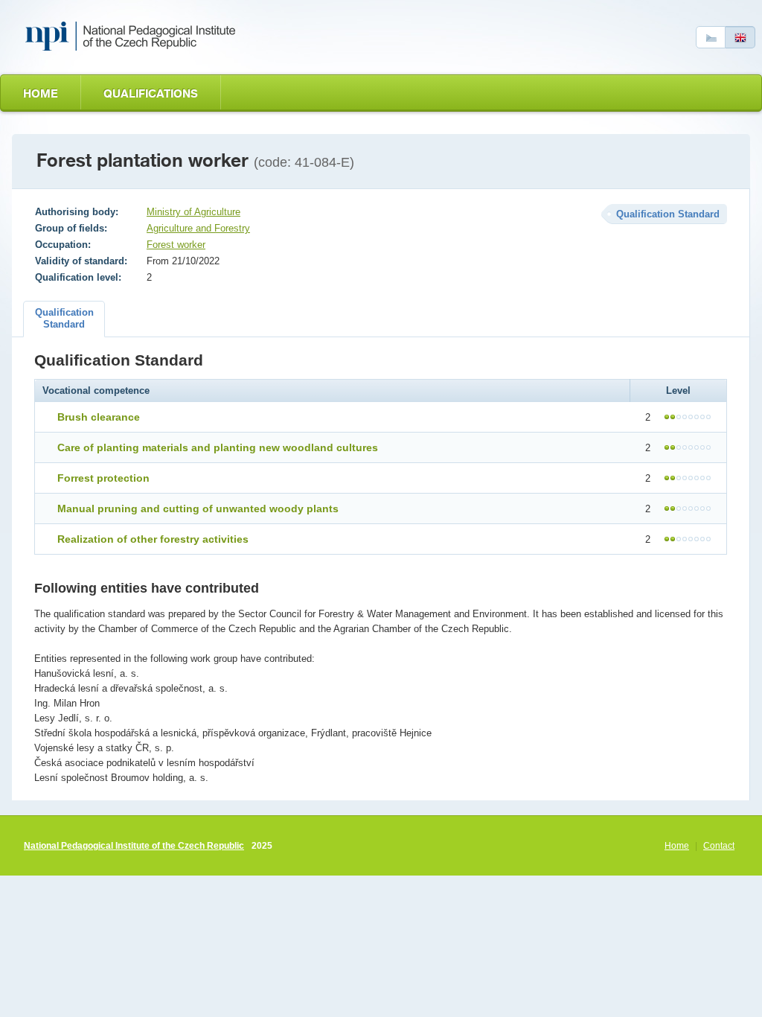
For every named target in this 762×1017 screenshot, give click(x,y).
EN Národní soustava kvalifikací (133, 36)
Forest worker (176, 244)
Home (40, 93)
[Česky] (711, 37)
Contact (718, 846)
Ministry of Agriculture (193, 211)
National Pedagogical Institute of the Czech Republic (134, 846)
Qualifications (150, 93)
